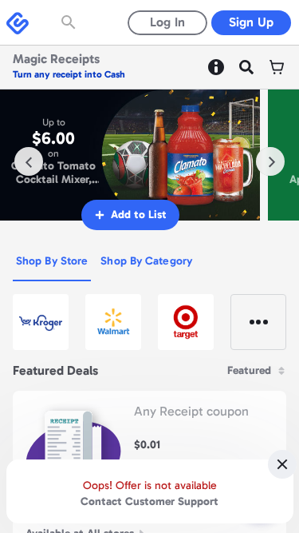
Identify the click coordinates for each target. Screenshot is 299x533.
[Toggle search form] (70, 22)
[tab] (52, 262)
